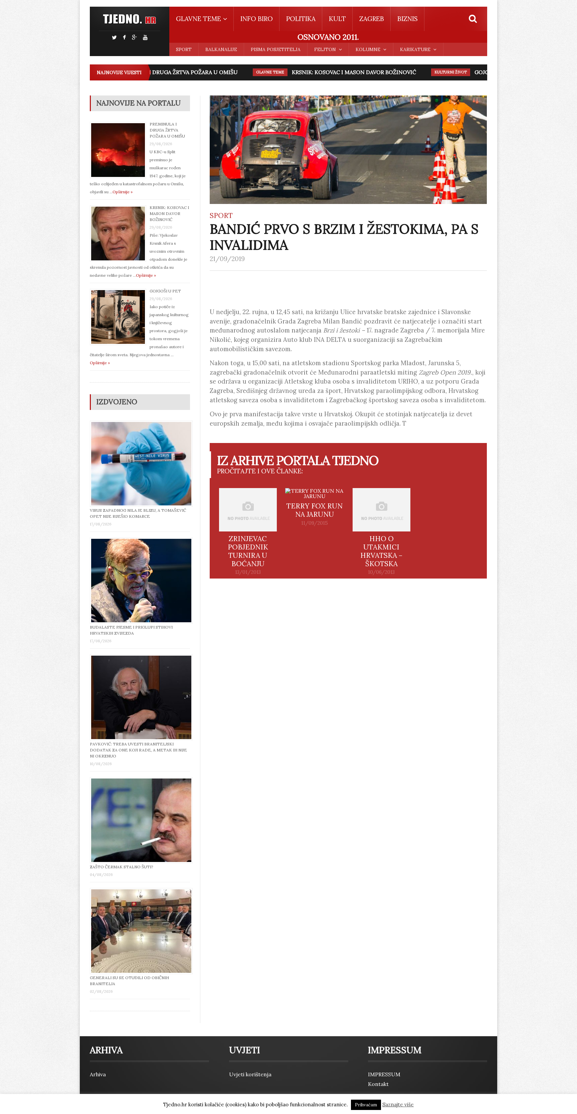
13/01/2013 (248, 572)
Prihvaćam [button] (366, 1105)
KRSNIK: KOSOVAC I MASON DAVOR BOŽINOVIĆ (336, 72)
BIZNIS (407, 19)
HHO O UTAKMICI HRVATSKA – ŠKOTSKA (381, 551)
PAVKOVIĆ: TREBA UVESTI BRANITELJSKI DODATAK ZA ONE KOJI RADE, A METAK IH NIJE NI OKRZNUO (138, 749)
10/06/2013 (381, 572)
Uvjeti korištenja (250, 1074)
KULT (337, 19)
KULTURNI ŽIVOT (432, 72)
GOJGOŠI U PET (477, 72)
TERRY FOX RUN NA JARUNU (314, 510)
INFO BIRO (256, 19)
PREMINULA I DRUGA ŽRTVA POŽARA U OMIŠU (158, 72)
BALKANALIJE (221, 49)
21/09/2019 (227, 259)
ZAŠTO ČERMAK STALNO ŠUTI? (121, 866)
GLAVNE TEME (252, 72)
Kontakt (378, 1084)
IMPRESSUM (384, 1074)
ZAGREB (371, 19)
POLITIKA (301, 19)
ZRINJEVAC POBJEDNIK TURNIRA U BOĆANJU (248, 551)
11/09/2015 (314, 523)
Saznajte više (398, 1104)
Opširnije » (123, 191)
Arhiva (98, 1074)
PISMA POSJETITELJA (276, 49)
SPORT (184, 49)
